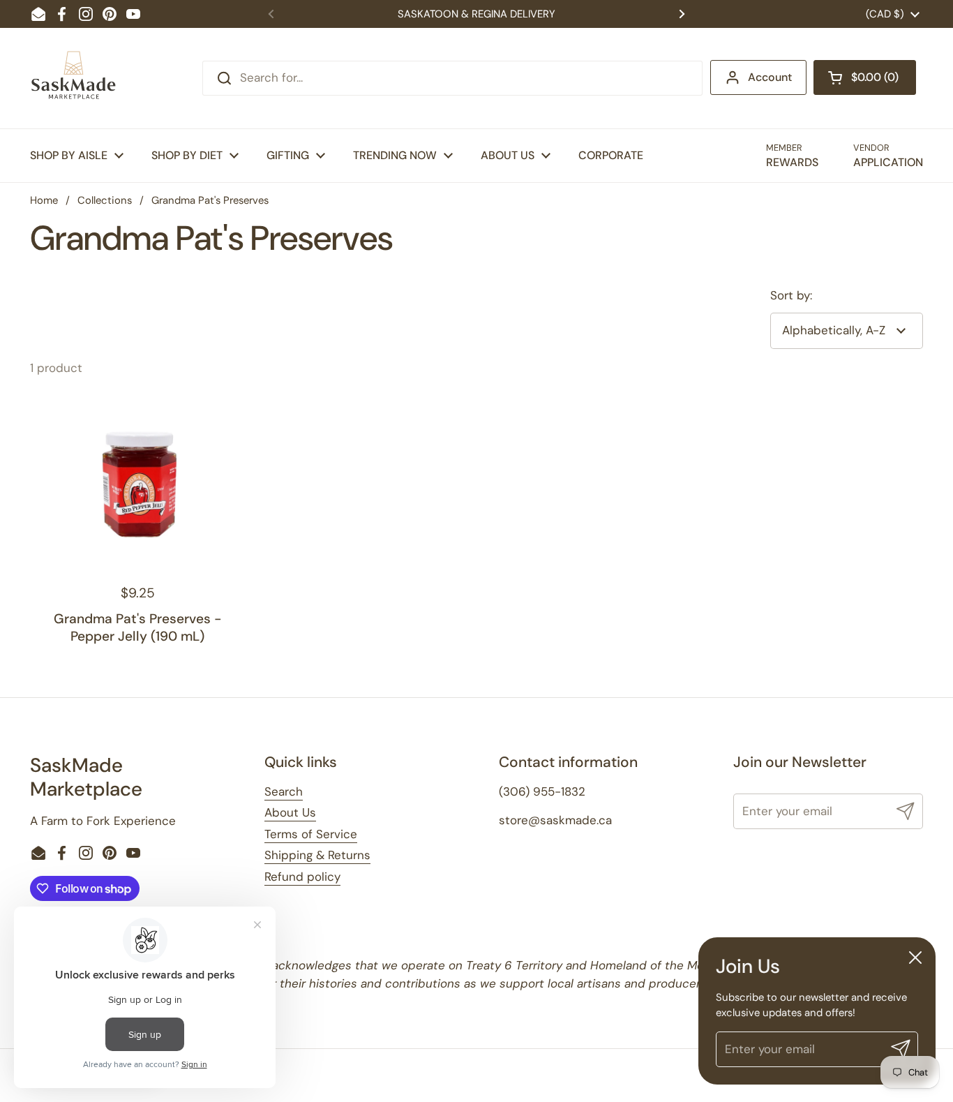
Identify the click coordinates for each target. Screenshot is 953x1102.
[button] (864, 77)
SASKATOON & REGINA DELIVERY (476, 14)
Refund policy (302, 876)
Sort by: (791, 295)
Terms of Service (310, 834)
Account (770, 77)
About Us (290, 812)
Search (283, 791)
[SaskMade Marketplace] (74, 78)
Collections (104, 200)
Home (44, 200)
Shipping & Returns (317, 855)
